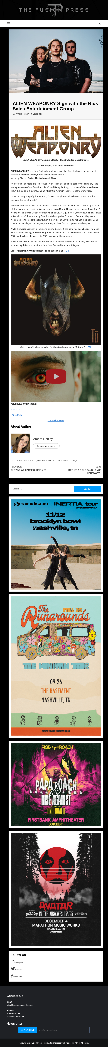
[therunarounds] (56, 665)
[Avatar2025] (56, 889)
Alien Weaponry (22, 460)
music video (42, 460)
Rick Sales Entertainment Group (61, 460)
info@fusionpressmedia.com (20, 1005)
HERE (67, 250)
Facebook (17, 976)
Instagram (19, 962)
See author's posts (46, 445)
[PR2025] (56, 784)
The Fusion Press (56, 420)
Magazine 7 (71, 1042)
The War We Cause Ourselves (28, 468)
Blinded (33, 460)
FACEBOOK (16, 414)
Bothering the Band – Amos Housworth (84, 470)
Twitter (18, 969)
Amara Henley (23, 113)
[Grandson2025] (56, 543)
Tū (77, 460)
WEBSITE (15, 409)
